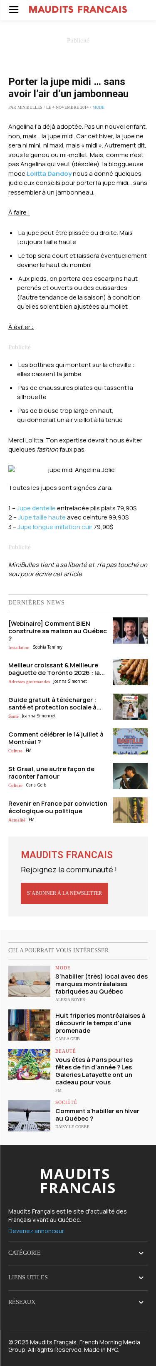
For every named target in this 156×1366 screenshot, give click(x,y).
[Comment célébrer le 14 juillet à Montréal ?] (130, 741)
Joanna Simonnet (70, 681)
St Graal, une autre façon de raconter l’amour (51, 772)
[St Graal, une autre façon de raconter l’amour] (130, 776)
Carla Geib (36, 785)
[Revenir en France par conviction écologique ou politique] (130, 810)
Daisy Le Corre (72, 1126)
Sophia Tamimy (47, 647)
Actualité (16, 819)
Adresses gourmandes (29, 681)
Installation (19, 647)
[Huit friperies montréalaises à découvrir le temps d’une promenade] (29, 1025)
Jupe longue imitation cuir (54, 526)
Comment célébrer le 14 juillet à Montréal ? (56, 738)
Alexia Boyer (70, 999)
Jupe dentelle (36, 508)
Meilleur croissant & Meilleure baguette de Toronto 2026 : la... (56, 669)
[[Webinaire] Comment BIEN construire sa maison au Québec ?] (130, 630)
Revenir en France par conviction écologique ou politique (57, 807)
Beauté (65, 1051)
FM (29, 750)
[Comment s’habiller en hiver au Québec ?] (29, 1115)
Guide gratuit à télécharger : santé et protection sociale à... (55, 703)
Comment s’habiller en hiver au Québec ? (97, 1114)
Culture (15, 750)
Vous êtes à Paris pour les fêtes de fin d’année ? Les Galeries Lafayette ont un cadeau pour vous (94, 1070)
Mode (98, 107)
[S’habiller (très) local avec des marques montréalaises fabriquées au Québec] (29, 981)
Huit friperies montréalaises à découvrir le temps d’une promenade (100, 1023)
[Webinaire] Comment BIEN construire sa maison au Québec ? (57, 631)
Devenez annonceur (36, 1231)
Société (66, 1102)
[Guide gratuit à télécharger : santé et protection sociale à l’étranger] (130, 707)
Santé (13, 716)
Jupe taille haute (42, 517)
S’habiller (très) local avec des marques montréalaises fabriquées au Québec (101, 984)
